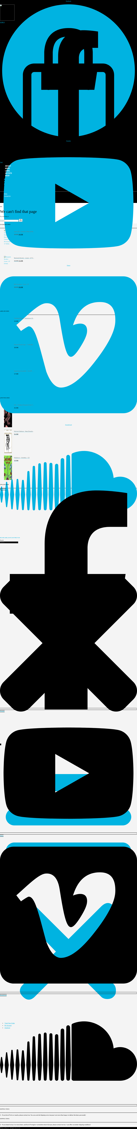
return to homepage (14, 216)
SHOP (7, 175)
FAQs (5, 194)
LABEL (7, 171)
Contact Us (7, 196)
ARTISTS (8, 173)
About (8, 166)
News (7, 168)
